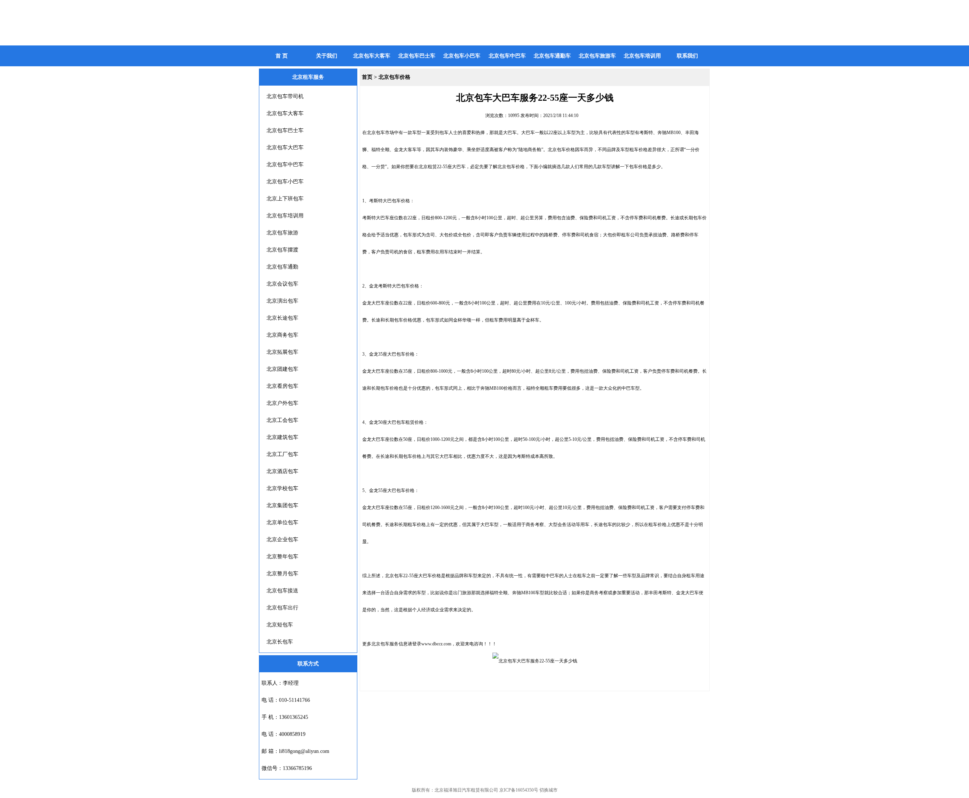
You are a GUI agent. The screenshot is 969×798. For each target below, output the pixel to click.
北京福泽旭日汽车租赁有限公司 (466, 790)
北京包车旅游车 (597, 56)
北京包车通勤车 (552, 56)
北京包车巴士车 (416, 56)
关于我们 (326, 56)
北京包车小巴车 (461, 56)
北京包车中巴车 (507, 56)
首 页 (282, 56)
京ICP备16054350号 (518, 790)
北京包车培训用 (642, 56)
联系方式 (308, 664)
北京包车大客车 (371, 56)
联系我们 (687, 56)
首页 (367, 77)
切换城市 (548, 790)
